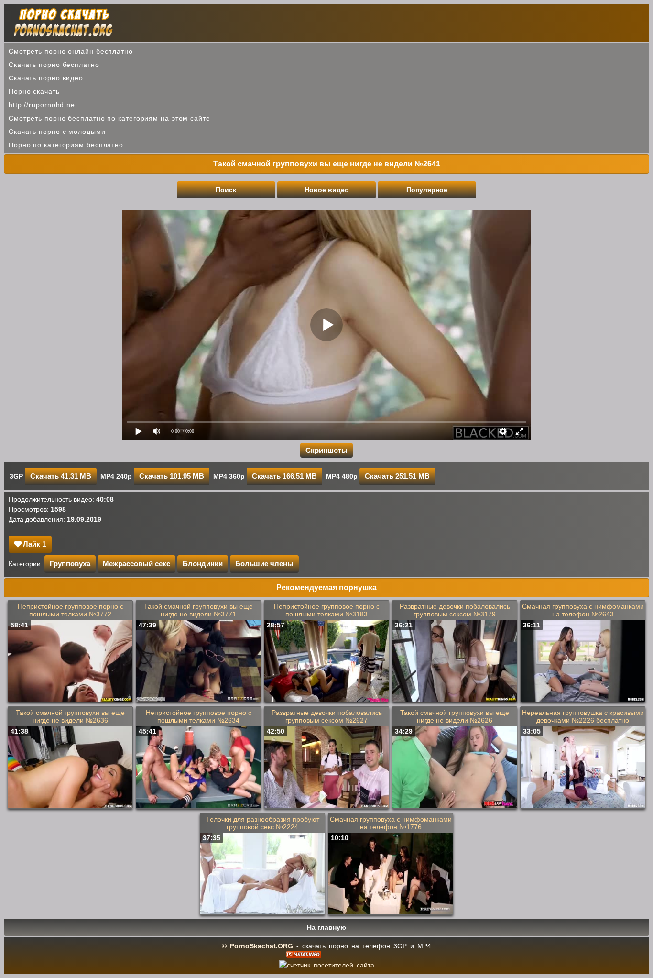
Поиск (226, 190)
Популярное (426, 190)
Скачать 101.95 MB (171, 476)
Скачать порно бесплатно (54, 64)
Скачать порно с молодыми (57, 131)
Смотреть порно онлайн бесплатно (71, 51)
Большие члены (264, 564)
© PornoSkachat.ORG (257, 946)
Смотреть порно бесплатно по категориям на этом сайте (109, 118)
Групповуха (70, 564)
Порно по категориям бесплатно (66, 145)
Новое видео (327, 190)
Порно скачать (34, 91)
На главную (326, 927)
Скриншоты (326, 450)
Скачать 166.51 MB (284, 476)
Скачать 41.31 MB (60, 476)
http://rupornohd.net (43, 105)
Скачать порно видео (46, 78)
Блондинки (203, 564)
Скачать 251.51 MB (397, 476)
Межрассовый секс (136, 564)
